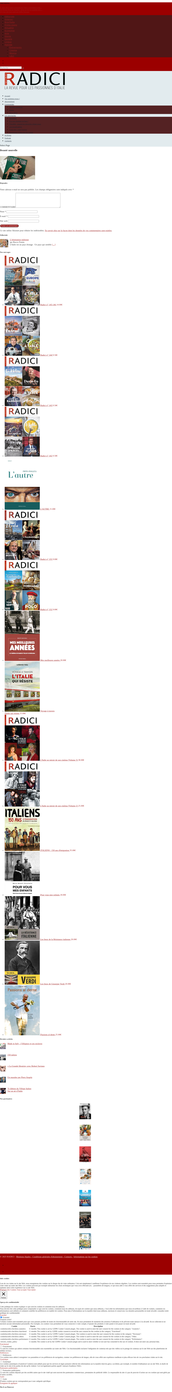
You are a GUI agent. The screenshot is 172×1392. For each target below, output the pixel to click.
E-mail (3, 216)
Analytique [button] (4, 1359)
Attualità (9, 27)
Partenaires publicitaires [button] (8, 1368)
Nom (3, 211)
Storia (8, 36)
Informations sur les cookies (86, 1257)
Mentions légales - (24, 1257)
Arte (7, 33)
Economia (10, 30)
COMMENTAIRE (8, 207)
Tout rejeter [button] (31, 1290)
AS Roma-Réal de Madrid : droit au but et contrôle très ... (21, 10)
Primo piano (11, 25)
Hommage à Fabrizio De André (21, 133)
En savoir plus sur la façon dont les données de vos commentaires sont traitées (78, 230)
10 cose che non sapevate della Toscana (14, 12)
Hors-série (13, 113)
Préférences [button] (4, 1353)
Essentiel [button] (3, 1315)
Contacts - (68, 1257)
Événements (15, 47)
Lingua (8, 41)
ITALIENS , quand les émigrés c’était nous (25, 124)
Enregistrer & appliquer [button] (8, 1383)
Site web (3, 221)
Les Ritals (13, 118)
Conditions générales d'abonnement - (48, 1257)
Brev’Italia (10, 22)
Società (8, 39)
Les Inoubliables (15, 127)
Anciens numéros (16, 107)
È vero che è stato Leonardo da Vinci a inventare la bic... (21, 8)
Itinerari (9, 19)
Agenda (8, 44)
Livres (11, 110)
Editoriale (9, 16)
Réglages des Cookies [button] (8, 1290)
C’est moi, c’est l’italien (18, 130)
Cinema (13, 50)
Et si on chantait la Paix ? (18, 121)
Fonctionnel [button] (4, 1344)
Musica (12, 53)
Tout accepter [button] (22, 1290)
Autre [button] (2, 1377)
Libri (11, 55)
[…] (53, 244)
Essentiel (6, 1317)
